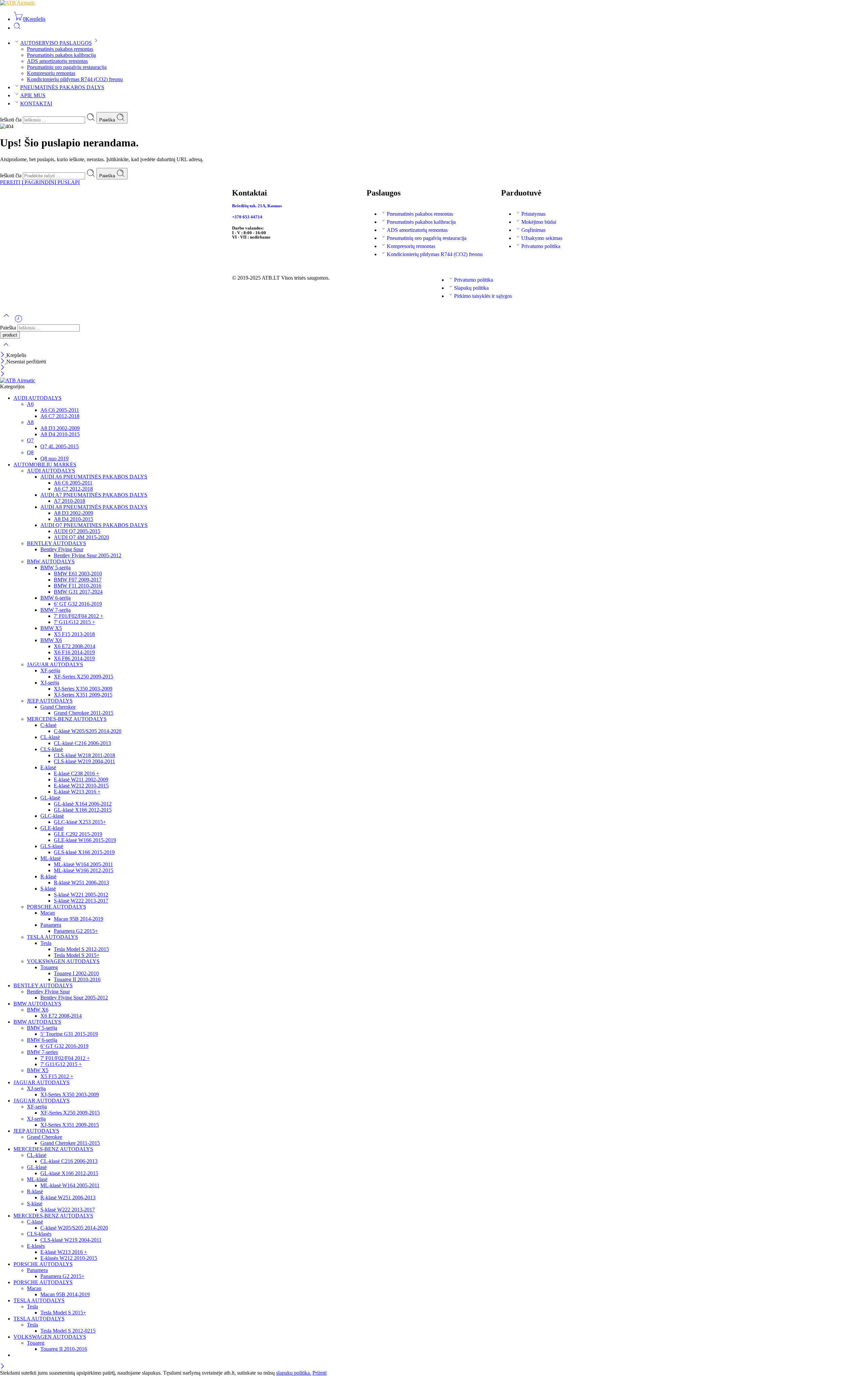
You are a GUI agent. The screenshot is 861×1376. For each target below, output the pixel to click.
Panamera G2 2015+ (76, 931)
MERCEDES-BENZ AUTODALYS (67, 719)
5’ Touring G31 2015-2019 (69, 1034)
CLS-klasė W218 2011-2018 (84, 755)
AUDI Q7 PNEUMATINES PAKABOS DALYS (94, 525)
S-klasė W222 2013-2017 (81, 901)
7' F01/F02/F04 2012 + (78, 616)
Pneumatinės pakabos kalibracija (61, 55)
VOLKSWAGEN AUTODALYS (63, 961)
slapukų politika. (293, 1373)
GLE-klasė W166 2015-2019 (85, 840)
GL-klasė (50, 798)
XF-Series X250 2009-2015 (83, 676)
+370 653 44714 (247, 216)
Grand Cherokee (58, 707)
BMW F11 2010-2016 (77, 586)
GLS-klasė (51, 846)
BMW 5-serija (55, 567)
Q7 (30, 440)
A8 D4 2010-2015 (60, 434)
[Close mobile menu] (2, 374)
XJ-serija (49, 682)
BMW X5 (51, 628)
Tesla (45, 943)
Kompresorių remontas (51, 73)
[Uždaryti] (3, 355)
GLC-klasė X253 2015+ (80, 822)
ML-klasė (50, 858)
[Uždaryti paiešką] (6, 349)
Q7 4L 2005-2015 (59, 446)
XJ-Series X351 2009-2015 (83, 695)
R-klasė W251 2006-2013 (81, 882)
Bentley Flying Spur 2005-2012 (87, 555)
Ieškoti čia (11, 119)
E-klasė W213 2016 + (77, 792)
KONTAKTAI (36, 103)
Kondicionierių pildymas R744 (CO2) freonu (75, 79)
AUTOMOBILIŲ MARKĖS (44, 464)
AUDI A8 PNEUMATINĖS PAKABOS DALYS (93, 507)
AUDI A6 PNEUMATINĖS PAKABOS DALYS (93, 477)
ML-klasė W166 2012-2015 (83, 870)
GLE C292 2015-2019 (78, 834)
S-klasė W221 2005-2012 (81, 894)
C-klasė (48, 725)
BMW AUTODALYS (51, 561)
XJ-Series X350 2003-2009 (83, 689)
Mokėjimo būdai (538, 222)
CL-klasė (50, 737)
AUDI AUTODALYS (37, 398)
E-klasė (48, 767)
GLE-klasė (52, 828)
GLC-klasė (52, 816)
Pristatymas (533, 214)
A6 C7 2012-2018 (59, 416)
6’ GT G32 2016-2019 (78, 604)
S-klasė (48, 888)
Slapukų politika (471, 288)
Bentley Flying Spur (61, 549)
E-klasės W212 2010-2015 (68, 1258)
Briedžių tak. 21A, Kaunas (257, 205)
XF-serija (50, 670)
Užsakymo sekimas (541, 238)
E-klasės (36, 1246)
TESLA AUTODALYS (52, 937)
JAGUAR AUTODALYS (55, 664)
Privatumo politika (540, 246)
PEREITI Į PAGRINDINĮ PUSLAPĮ (40, 182)
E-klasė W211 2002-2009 (81, 779)
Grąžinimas (533, 230)
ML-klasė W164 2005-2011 (83, 864)
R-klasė (48, 876)
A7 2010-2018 (69, 501)
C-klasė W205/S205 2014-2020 (87, 731)
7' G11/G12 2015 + (74, 622)
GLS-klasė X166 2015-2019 (84, 852)
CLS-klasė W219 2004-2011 (84, 761)
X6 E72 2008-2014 (74, 646)
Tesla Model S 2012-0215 (68, 1331)
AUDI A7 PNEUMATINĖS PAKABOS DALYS (93, 495)
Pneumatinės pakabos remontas (60, 49)
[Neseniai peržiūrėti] (18, 321)
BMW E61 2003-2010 (78, 573)
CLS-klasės (39, 1234)
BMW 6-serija (55, 598)
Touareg (49, 967)
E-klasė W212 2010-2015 (81, 785)
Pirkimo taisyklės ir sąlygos (483, 296)
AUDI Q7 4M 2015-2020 (81, 537)
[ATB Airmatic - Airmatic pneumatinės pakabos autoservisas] (17, 3)
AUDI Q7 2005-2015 (77, 531)
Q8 (30, 452)
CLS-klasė (51, 749)
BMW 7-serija (55, 610)
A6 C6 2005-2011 (59, 410)
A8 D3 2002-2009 (60, 428)
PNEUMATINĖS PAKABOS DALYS (62, 87)
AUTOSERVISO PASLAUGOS (56, 43)
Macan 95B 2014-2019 (78, 919)
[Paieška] (17, 28)
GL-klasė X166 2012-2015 (83, 810)
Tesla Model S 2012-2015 (81, 949)
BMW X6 (51, 640)
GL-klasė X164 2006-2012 (83, 804)
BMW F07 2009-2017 (78, 580)
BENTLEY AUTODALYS (56, 543)
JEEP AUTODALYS (50, 701)
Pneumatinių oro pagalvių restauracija (67, 67)
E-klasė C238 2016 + (76, 773)
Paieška (107, 119)
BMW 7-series (42, 1052)
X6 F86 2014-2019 (74, 658)
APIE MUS (32, 95)
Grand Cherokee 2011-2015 (83, 713)
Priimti (319, 1373)
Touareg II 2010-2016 (77, 979)
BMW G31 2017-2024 (78, 592)
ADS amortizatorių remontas (57, 61)
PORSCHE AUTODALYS (56, 907)
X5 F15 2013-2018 (74, 634)
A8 (30, 422)
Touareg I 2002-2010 (76, 973)
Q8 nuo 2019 (54, 458)
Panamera (50, 925)
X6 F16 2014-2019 (74, 652)
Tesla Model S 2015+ (77, 955)
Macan (47, 913)
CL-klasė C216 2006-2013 (82, 743)
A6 (30, 404)
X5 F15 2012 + (56, 1076)
